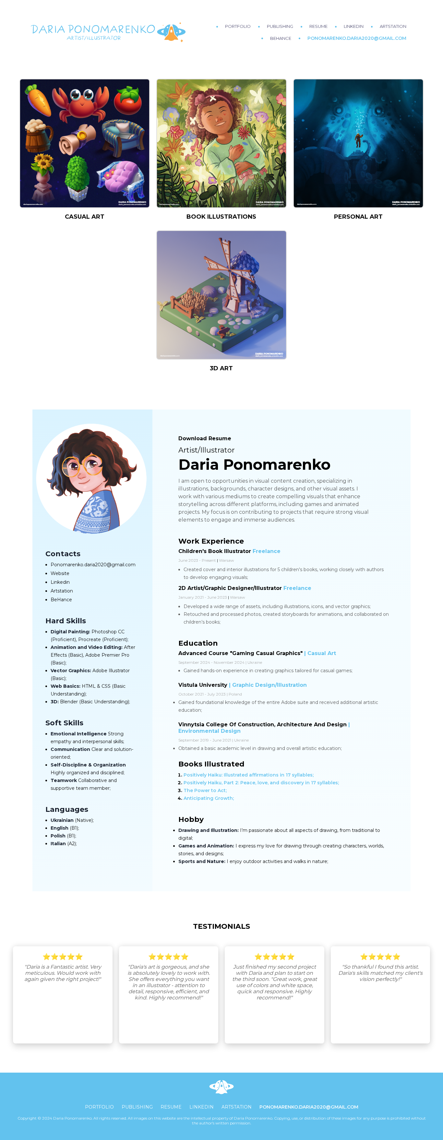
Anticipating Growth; (209, 798)
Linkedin (60, 582)
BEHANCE (280, 38)
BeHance (61, 600)
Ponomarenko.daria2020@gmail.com (93, 565)
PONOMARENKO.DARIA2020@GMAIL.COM (356, 38)
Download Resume (204, 438)
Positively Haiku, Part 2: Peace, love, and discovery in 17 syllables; (261, 783)
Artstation (62, 591)
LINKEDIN (354, 26)
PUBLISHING (280, 26)
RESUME (318, 26)
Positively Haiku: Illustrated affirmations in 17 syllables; (249, 775)
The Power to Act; (205, 790)
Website (60, 573)
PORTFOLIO (238, 26)
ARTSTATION (393, 26)
